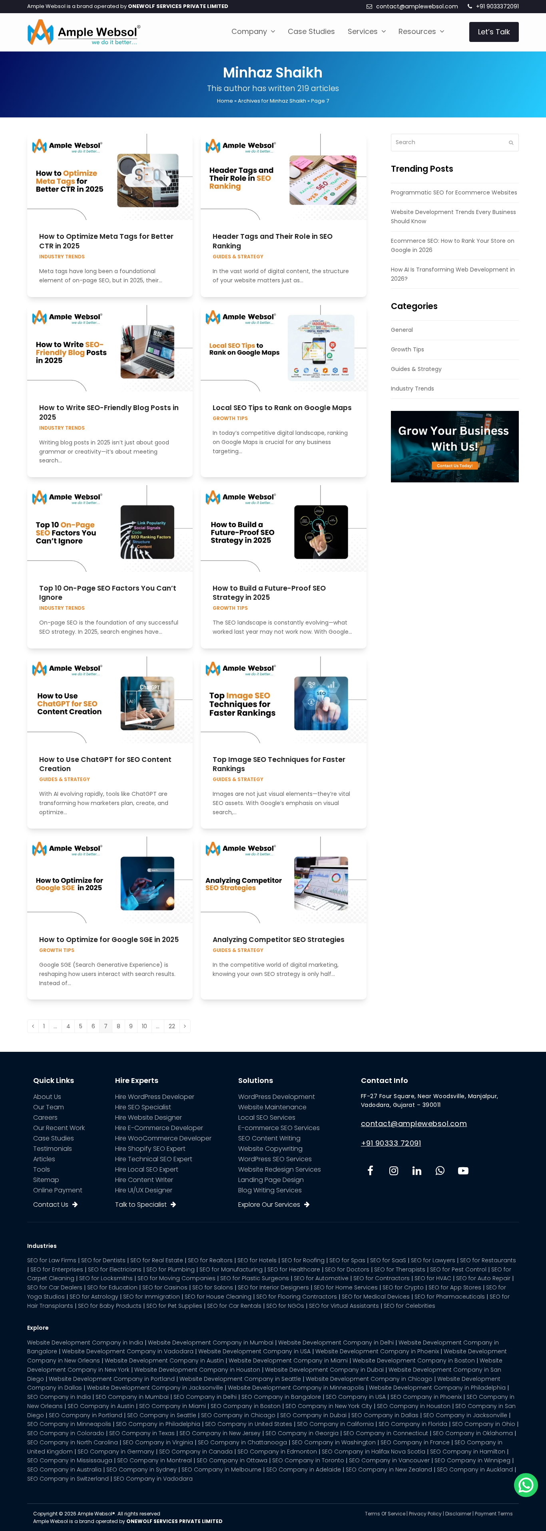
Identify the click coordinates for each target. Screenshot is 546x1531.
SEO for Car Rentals (234, 1306)
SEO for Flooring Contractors (296, 1297)
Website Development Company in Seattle (240, 1379)
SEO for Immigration (151, 1297)
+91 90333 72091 (391, 1143)
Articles (44, 1159)
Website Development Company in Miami (288, 1360)
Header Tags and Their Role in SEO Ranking (273, 241)
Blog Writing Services (270, 1190)
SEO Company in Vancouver (389, 1460)
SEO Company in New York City (328, 1406)
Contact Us (50, 1204)
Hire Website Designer (148, 1117)
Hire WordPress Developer (154, 1096)
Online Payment (57, 1190)
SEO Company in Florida (413, 1424)
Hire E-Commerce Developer (159, 1127)
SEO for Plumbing (170, 1269)
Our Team (48, 1107)
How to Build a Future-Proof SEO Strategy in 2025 (269, 593)
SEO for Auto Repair (483, 1278)
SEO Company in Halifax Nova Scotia (373, 1452)
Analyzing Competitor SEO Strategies (279, 939)
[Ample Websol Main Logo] (83, 32)
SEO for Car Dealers (54, 1287)
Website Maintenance (272, 1107)
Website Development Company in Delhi (336, 1343)
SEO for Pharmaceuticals (449, 1297)
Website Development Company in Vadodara (127, 1351)
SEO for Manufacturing (231, 1269)
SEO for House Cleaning (218, 1297)
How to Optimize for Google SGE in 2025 (109, 939)
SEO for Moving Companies (176, 1278)
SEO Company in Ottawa (232, 1460)
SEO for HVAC (432, 1278)
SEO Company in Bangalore (281, 1397)
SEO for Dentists (103, 1260)
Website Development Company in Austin (164, 1360)
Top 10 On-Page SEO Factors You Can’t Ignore (107, 593)
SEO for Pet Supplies (174, 1306)
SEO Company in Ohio (483, 1424)
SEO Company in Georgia (302, 1433)
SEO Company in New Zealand (389, 1469)
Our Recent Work (59, 1127)
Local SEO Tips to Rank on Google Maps (282, 407)
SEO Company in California (335, 1424)
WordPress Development (276, 1096)
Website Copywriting (270, 1148)
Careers (45, 1117)
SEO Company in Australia (64, 1469)
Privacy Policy (425, 1513)
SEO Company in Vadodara (153, 1479)
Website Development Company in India (85, 1343)
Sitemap (46, 1179)
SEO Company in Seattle (161, 1415)
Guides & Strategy (238, 257)
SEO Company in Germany (116, 1452)
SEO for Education (112, 1287)
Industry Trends (62, 257)
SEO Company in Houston (413, 1406)
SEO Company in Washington (334, 1442)
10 (146, 1027)
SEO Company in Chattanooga (242, 1442)
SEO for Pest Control (458, 1269)
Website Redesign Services (279, 1169)
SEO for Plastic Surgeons (254, 1278)
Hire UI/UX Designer (143, 1190)
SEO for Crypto (403, 1287)
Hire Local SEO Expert (146, 1169)
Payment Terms (494, 1513)
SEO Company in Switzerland (68, 1479)
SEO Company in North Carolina (72, 1442)
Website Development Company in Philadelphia (437, 1388)
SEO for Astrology (94, 1297)
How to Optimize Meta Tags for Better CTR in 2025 (106, 241)
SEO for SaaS (388, 1260)
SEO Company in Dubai (313, 1415)
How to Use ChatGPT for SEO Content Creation (105, 764)
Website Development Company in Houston (197, 1370)
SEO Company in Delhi (205, 1397)
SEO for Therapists (399, 1269)
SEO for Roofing (303, 1260)
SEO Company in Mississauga (69, 1460)
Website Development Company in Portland (112, 1379)
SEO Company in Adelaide (303, 1469)
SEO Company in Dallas (384, 1415)
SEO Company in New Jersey (220, 1433)
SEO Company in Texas (142, 1433)
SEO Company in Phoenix (426, 1397)
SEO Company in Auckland (475, 1469)
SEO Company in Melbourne (221, 1469)
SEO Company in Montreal (154, 1460)
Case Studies (53, 1138)
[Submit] (511, 143)
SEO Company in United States (248, 1424)
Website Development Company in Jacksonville (155, 1388)
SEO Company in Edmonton (277, 1452)
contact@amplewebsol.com (417, 6)
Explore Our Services (269, 1204)
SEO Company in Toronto (308, 1460)
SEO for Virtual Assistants (344, 1306)
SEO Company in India (59, 1397)
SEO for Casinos (164, 1287)
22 (174, 1027)
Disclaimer (458, 1513)
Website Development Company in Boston (414, 1360)
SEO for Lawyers (433, 1260)
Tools (41, 1169)
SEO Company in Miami (172, 1406)
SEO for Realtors (210, 1260)
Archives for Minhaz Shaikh (272, 101)
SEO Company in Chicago (238, 1415)
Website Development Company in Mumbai (210, 1343)
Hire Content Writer (144, 1179)
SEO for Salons (212, 1287)
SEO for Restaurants (488, 1260)
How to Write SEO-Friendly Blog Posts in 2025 (109, 412)
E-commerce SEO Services (279, 1127)
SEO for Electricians (114, 1269)
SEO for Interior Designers (273, 1287)
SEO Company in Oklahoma (473, 1433)
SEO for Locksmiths (106, 1278)
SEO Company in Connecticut (385, 1433)
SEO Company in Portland (85, 1415)
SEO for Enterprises (56, 1269)
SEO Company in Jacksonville (465, 1415)
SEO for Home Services (346, 1287)
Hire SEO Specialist (143, 1107)
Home (225, 101)
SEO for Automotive (321, 1278)
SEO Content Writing (269, 1138)
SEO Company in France (415, 1442)
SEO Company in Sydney (141, 1469)
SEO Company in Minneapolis (69, 1424)
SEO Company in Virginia (158, 1442)
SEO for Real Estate (156, 1260)
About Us (47, 1096)
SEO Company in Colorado (65, 1433)
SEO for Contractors (381, 1278)
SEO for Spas (347, 1260)
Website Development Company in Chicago (369, 1379)
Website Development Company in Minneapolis (296, 1388)
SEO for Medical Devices (376, 1297)
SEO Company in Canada (196, 1452)
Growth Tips (230, 418)
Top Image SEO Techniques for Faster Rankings (279, 764)
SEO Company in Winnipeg (472, 1460)
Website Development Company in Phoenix (377, 1351)
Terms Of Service (385, 1513)
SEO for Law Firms (51, 1260)
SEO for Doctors (347, 1269)
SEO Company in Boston (246, 1406)
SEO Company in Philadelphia (158, 1424)
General (402, 330)
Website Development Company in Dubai (324, 1370)
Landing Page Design (271, 1179)
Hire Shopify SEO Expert (150, 1148)
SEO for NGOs (285, 1306)
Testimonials (52, 1148)
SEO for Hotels (257, 1260)
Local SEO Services (266, 1117)
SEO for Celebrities (409, 1306)
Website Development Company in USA (254, 1351)
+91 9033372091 (497, 6)
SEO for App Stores (454, 1287)
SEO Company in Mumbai (132, 1397)
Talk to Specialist (141, 1204)
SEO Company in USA (356, 1397)
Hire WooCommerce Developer (163, 1138)
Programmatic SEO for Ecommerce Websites (454, 192)
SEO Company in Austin (101, 1406)
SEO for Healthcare (293, 1269)
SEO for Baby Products (109, 1306)
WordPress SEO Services (275, 1159)
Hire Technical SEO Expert (153, 1159)
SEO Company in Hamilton (467, 1452)
